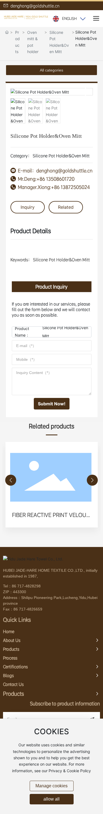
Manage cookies (51, 785)
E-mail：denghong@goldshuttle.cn (55, 170)
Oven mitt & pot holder (32, 42)
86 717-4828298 (26, 586)
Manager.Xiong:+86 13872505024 (54, 187)
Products (17, 42)
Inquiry (28, 207)
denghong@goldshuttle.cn (34, 6)
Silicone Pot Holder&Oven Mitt (59, 42)
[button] (86, 92)
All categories (51, 70)
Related (66, 207)
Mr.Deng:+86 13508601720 (46, 179)
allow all (51, 799)
